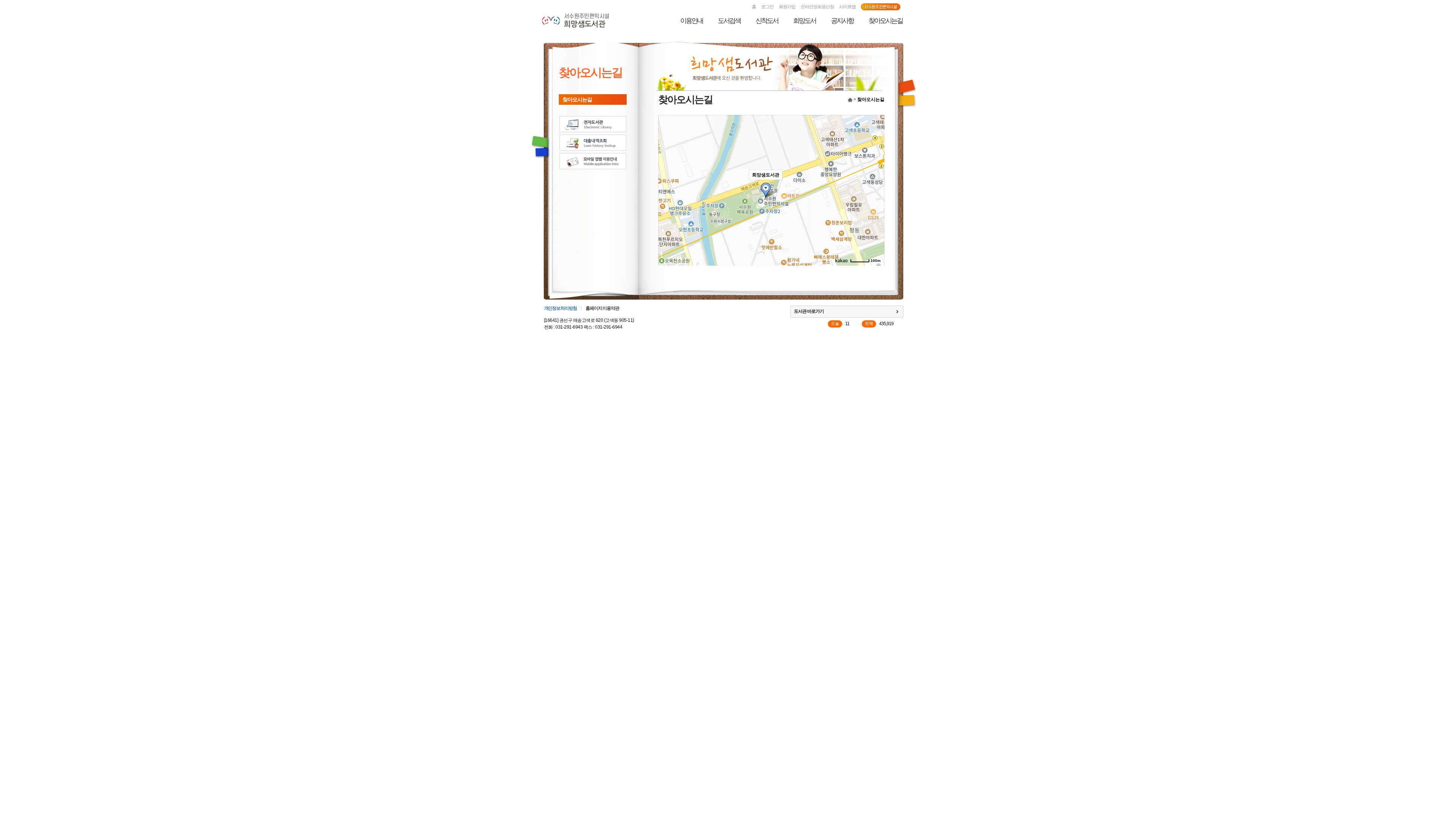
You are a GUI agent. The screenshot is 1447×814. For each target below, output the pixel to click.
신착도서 (767, 20)
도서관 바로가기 (809, 311)
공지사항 (842, 20)
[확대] (875, 177)
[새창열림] (880, 7)
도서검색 (729, 20)
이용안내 (691, 20)
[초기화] (875, 203)
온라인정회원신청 (817, 6)
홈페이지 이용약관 (602, 308)
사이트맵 (847, 6)
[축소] (875, 189)
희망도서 (804, 20)
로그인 (767, 6)
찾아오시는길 (885, 20)
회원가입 (787, 6)
